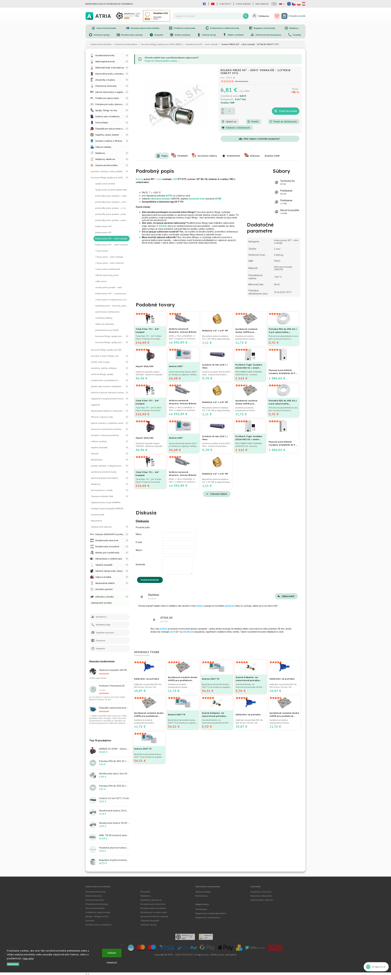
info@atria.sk (201, 954)
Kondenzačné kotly (96, 892)
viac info (28, 958)
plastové (229, 605)
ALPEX (169, 195)
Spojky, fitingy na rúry (97, 916)
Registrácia (202, 904)
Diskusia (252, 155)
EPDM (218, 198)
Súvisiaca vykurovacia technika (142, 28)
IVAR (175, 179)
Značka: (227, 102)
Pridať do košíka (288, 111)
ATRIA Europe (243, 4)
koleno (200, 605)
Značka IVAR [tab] (272, 155)
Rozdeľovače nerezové (153, 904)
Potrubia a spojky (99, 35)
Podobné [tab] (180, 155)
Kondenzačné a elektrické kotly (222, 28)
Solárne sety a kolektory (98, 925)
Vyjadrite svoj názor (261, 892)
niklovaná (155, 198)
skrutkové (188, 631)
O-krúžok (161, 226)
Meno (139, 534)
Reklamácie (262, 4)
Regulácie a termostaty (262, 28)
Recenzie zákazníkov (261, 896)
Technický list (287, 182)
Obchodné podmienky (208, 886)
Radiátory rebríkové (151, 900)
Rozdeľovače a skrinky (130, 35)
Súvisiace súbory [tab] (204, 155)
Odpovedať (288, 596)
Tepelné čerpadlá (150, 920)
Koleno (139, 179)
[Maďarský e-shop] (303, 4)
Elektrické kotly (94, 896)
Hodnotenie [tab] (233, 155)
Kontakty (225, 4)
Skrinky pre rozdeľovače (154, 912)
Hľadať (245, 16)
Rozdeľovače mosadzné (153, 908)
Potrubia (90, 920)
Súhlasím (112, 953)
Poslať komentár (150, 580)
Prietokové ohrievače (97, 904)
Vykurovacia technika (103, 28)
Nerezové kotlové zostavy (154, 916)
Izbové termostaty (95, 908)
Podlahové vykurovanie (182, 28)
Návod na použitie (289, 211)
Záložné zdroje (206, 35)
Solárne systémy (180, 35)
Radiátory (291, 28)
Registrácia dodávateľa (208, 917)
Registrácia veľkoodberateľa (211, 913)
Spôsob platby (203, 892)
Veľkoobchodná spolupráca (265, 35)
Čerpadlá (156, 35)
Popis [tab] (164, 155)
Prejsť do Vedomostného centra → (162, 61)
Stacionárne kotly (95, 900)
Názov (139, 550)
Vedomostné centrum (261, 900)
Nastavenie (13, 964)
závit (159, 179)
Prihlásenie (201, 909)
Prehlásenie (286, 192)
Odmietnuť (112, 962)
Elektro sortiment (233, 35)
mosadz (165, 198)
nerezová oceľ (197, 198)
